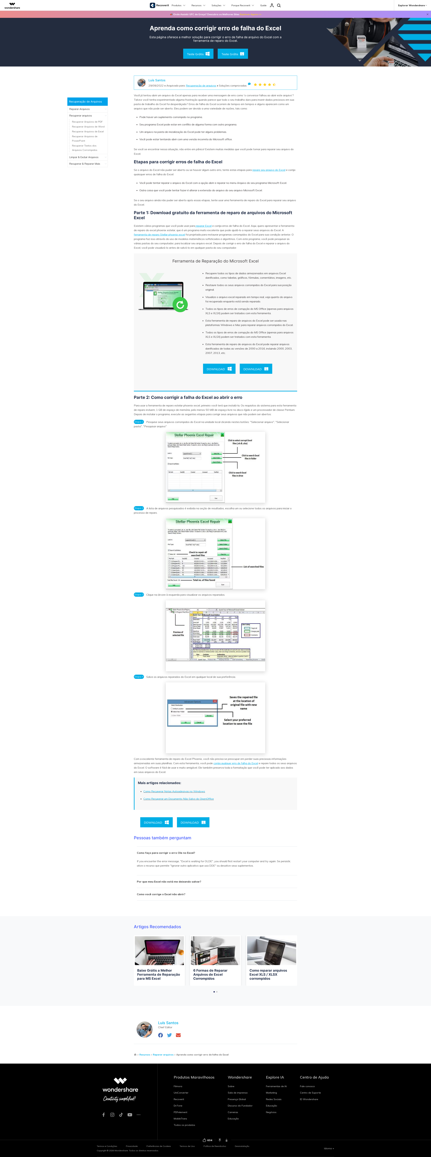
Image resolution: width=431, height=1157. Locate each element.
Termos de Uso (187, 1146)
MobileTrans (180, 1118)
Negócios (271, 1112)
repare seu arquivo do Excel (268, 170)
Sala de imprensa (237, 1092)
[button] (214, 992)
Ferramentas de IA (276, 1086)
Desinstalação (242, 1146)
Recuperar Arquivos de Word (88, 126)
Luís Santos (156, 80)
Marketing (271, 1092)
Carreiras (233, 1112)
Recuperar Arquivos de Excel (88, 131)
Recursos (144, 1054)
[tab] (217, 853)
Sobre (231, 1086)
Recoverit (179, 1099)
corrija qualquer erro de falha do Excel (235, 763)
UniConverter (181, 1092)
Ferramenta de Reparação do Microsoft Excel (215, 261)
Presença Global (237, 1099)
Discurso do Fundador (240, 1105)
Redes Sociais (273, 1099)
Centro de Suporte (310, 1092)
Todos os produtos (184, 1125)
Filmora (178, 1086)
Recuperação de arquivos (201, 85)
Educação (233, 1118)
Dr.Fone (178, 1105)
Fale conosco (307, 1086)
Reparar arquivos (163, 1054)
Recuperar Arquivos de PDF (87, 121)
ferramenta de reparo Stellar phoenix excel (159, 234)
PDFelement (180, 1112)
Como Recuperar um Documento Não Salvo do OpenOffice (178, 798)
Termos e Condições (107, 1146)
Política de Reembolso (215, 1146)
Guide (263, 5)
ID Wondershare (309, 1099)
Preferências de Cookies (158, 1146)
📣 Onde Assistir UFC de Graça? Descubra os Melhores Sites (215, 14)
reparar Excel (203, 225)
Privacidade (132, 1146)
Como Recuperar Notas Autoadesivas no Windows (174, 791)
